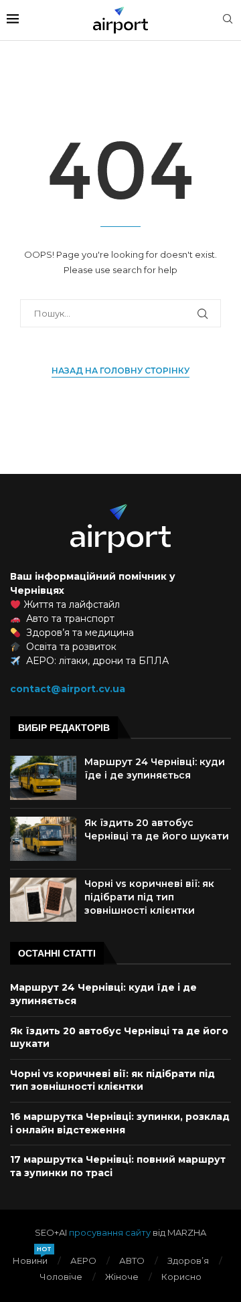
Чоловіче (60, 1276)
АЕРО (83, 1260)
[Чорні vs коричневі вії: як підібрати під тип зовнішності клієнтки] (43, 900)
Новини (30, 1260)
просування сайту (110, 1232)
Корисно (181, 1276)
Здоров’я (188, 1260)
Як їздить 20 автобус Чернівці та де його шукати (156, 829)
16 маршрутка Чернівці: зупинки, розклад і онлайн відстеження (120, 1123)
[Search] (227, 20)
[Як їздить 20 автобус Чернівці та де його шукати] (43, 839)
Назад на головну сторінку (120, 370)
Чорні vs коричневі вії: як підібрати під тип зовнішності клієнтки (149, 897)
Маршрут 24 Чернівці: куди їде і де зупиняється (154, 768)
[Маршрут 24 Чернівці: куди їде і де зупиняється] (43, 778)
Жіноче (122, 1276)
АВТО (132, 1260)
